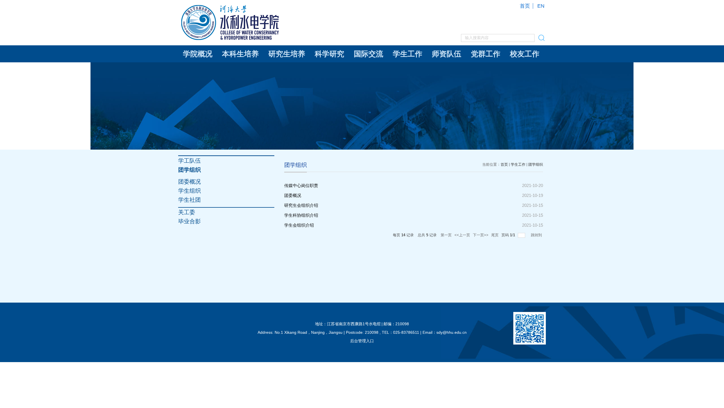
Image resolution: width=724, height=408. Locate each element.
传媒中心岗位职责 (301, 185)
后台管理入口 (362, 341)
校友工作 (524, 54)
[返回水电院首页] (231, 6)
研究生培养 (286, 54)
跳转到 (537, 235)
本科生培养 (240, 54)
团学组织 (535, 164)
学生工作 (407, 54)
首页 (525, 6)
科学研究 (329, 54)
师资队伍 (446, 54)
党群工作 (485, 54)
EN (540, 6)
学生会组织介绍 (299, 225)
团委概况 (292, 195)
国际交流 (368, 54)
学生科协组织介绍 (301, 215)
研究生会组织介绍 (301, 205)
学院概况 (197, 54)
